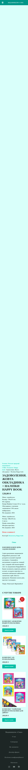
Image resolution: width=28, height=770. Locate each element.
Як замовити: (14, 747)
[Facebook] (19, 767)
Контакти (14, 762)
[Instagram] (9, 767)
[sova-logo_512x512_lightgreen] (2, 2)
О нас (14, 736)
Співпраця (14, 742)
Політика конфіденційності (14, 757)
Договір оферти (14, 752)
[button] (9, 630)
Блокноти (10, 467)
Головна (4, 463)
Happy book (19, 535)
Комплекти (12, 535)
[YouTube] (14, 767)
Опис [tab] (14, 542)
